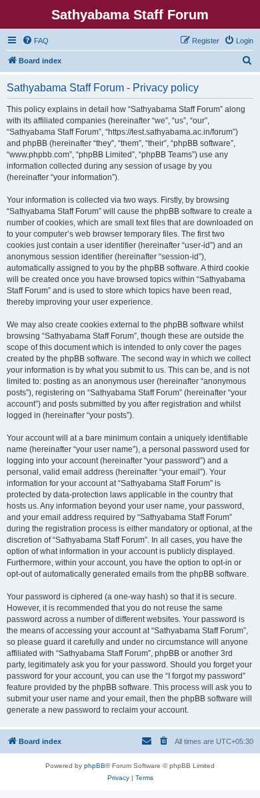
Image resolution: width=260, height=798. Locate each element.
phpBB (94, 765)
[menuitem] (35, 41)
